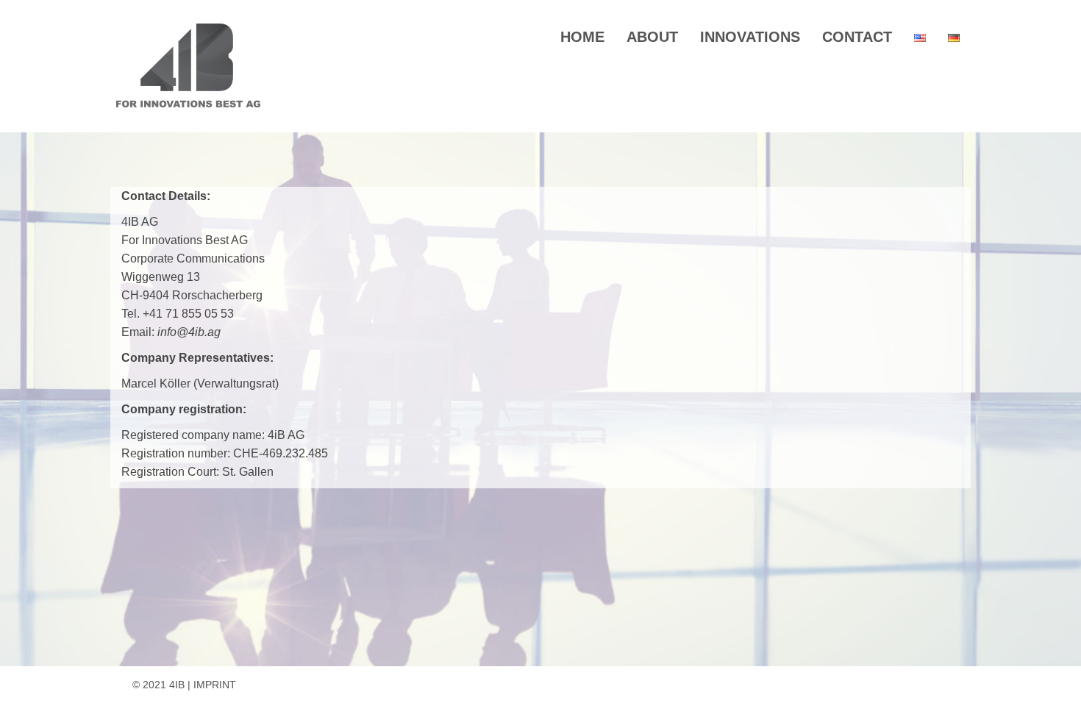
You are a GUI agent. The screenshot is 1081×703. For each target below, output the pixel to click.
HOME (582, 37)
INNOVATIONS (750, 37)
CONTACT (857, 37)
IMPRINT (214, 684)
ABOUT (652, 37)
